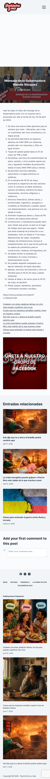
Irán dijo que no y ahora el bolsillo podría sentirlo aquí (25, 763)
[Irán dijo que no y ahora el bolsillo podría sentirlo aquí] (25, 421)
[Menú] (44, 7)
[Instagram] (25, 574)
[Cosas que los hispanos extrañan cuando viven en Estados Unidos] (25, 679)
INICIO (5, 582)
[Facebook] (21, 574)
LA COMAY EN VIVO (40, 582)
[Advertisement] (25, 40)
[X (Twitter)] (29, 574)
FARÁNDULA (25, 582)
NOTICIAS (13, 582)
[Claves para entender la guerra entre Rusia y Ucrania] (25, 501)
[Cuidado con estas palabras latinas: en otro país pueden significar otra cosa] (25, 621)
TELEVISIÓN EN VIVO (25, 585)
